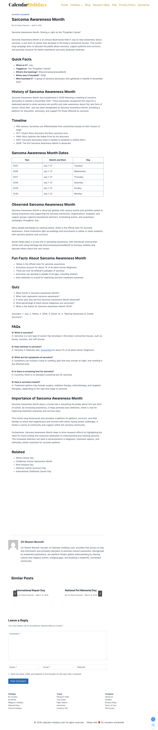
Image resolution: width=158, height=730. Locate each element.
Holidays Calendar (20, 14)
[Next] (100, 594)
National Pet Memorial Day (81, 590)
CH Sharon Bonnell (21, 25)
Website (81, 667)
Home (64, 4)
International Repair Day (30, 590)
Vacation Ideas (101, 4)
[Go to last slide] (15, 594)
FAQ (114, 4)
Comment (15, 633)
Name (13, 667)
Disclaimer (144, 4)
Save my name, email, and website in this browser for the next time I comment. (46, 674)
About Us (109, 697)
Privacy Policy (127, 4)
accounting (46, 350)
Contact (108, 700)
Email (46, 667)
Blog (87, 4)
